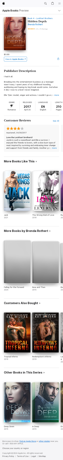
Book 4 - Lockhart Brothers (40, 18)
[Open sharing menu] (58, 59)
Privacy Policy (8, 456)
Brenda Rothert (35, 24)
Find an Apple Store (27, 441)
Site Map (42, 456)
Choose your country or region (15, 448)
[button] (45, 3)
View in (14, 59)
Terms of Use (23, 456)
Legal (33, 456)
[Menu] (59, 3)
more (56, 95)
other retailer (44, 441)
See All (56, 121)
